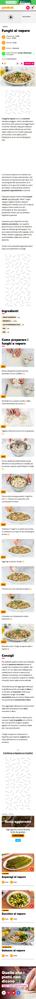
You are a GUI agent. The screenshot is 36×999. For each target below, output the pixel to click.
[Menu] (28, 8)
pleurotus (18, 234)
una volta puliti (13, 199)
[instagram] (9, 993)
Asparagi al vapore (14, 877)
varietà (25, 232)
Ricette (11, 814)
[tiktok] (4, 993)
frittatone (5, 137)
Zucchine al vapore (14, 913)
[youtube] (14, 993)
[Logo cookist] (8, 8)
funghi (15, 720)
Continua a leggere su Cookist (18, 753)
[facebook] (18, 993)
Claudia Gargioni (12, 59)
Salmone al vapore (13, 950)
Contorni (4, 814)
